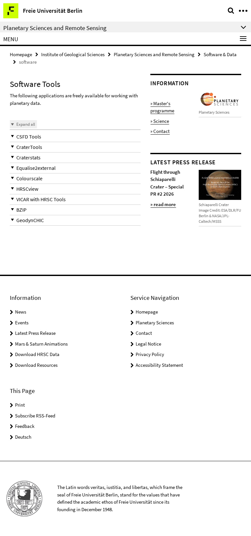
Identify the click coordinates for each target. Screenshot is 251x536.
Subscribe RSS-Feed (35, 416)
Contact (144, 333)
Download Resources (36, 365)
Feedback (24, 426)
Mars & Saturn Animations (41, 344)
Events (21, 322)
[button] (75, 136)
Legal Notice (148, 344)
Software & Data (220, 54)
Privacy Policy (150, 354)
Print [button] (20, 405)
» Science (159, 121)
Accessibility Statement (159, 365)
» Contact (160, 131)
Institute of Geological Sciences (73, 54)
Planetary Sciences (155, 322)
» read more (163, 204)
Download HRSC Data (37, 354)
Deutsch (23, 437)
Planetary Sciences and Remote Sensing (154, 54)
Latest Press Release (35, 333)
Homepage (21, 54)
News (20, 312)
